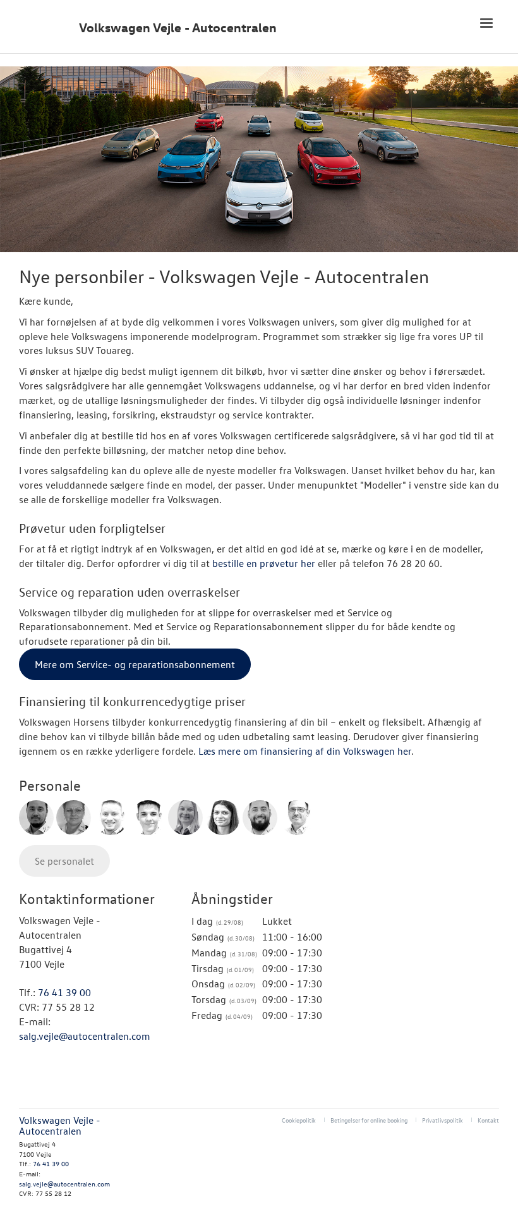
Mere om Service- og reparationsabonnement (135, 664)
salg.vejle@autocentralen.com (84, 1036)
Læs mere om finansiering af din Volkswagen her (304, 751)
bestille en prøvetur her (263, 563)
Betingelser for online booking (368, 1119)
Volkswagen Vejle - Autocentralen (178, 27)
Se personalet (64, 861)
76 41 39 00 (64, 992)
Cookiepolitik (299, 1119)
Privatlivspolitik (442, 1119)
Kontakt (488, 1119)
